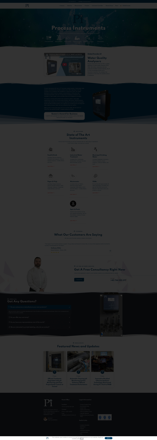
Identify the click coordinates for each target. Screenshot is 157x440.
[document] (78, 220)
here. (81, 438)
